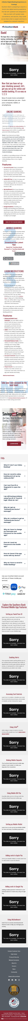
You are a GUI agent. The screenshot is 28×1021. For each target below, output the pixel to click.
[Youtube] (15, 979)
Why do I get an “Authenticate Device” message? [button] (12, 509)
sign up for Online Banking (16, 126)
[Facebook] (12, 979)
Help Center (14, 954)
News (14, 969)
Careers (14, 966)
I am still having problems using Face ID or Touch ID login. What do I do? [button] (13, 498)
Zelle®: (6, 329)
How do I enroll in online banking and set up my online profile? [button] (12, 476)
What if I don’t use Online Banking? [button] (13, 466)
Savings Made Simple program (16, 398)
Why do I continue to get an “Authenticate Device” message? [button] (14, 520)
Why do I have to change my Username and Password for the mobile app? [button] (13, 532)
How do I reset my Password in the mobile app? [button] (12, 544)
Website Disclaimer (14, 960)
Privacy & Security (14, 957)
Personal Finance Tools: (11, 341)
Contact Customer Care (14, 951)
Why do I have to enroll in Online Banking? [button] (13, 563)
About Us (14, 963)
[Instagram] (19, 979)
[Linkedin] (8, 979)
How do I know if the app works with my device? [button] (13, 554)
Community (14, 972)
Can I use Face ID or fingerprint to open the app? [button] (12, 487)
